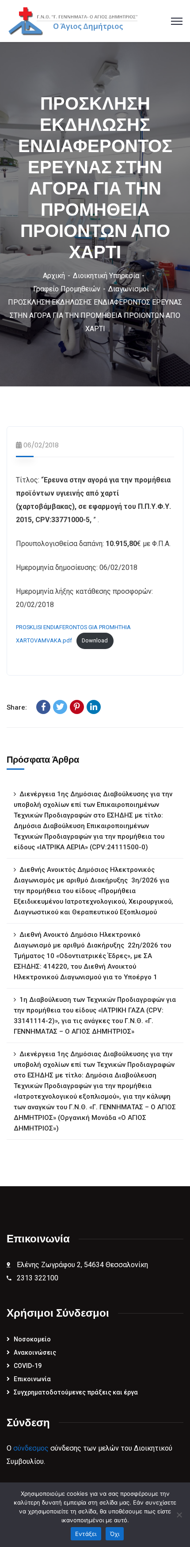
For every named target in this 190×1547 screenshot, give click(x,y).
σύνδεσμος (31, 1448)
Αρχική (54, 275)
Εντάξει (86, 1533)
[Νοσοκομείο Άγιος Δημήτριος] (75, 20)
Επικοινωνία (32, 1379)
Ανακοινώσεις (35, 1352)
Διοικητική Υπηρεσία (106, 275)
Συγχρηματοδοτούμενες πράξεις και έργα (76, 1392)
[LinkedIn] (94, 707)
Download (95, 640)
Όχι (115, 1533)
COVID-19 (28, 1365)
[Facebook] (43, 707)
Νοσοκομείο (32, 1339)
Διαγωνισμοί (128, 289)
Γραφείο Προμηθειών (66, 289)
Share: (17, 707)
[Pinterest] (77, 707)
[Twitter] (60, 707)
